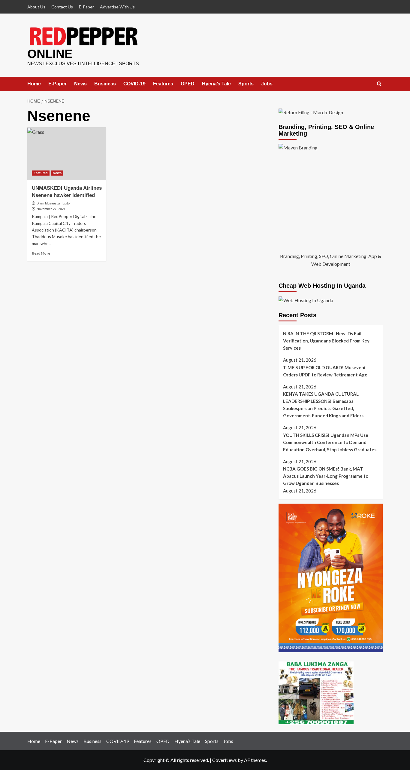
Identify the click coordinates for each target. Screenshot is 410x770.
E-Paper (86, 6)
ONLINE (50, 53)
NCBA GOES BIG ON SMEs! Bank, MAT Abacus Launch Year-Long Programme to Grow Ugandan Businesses (325, 476)
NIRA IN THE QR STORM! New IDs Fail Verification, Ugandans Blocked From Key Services (326, 341)
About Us (36, 6)
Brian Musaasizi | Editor (54, 203)
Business (105, 83)
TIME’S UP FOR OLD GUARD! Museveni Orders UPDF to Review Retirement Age (325, 371)
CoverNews (224, 760)
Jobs (267, 83)
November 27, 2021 (51, 209)
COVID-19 (134, 83)
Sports (246, 83)
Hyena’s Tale (216, 83)
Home (34, 83)
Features (163, 83)
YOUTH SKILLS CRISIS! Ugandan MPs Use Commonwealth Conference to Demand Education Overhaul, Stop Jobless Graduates (329, 442)
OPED (187, 83)
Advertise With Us (117, 6)
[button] (379, 84)
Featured (41, 173)
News (80, 83)
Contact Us (62, 6)
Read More (41, 253)
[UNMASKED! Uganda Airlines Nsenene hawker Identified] (67, 153)
